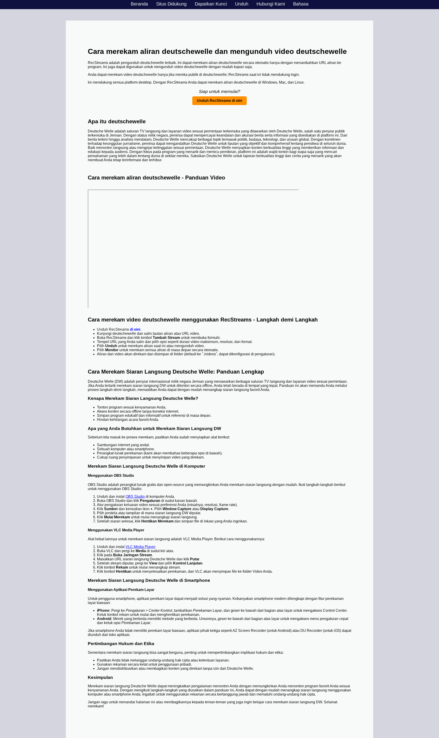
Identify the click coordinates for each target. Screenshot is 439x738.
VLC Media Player (140, 547)
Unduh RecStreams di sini (219, 101)
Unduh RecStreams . (119, 329)
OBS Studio (135, 496)
